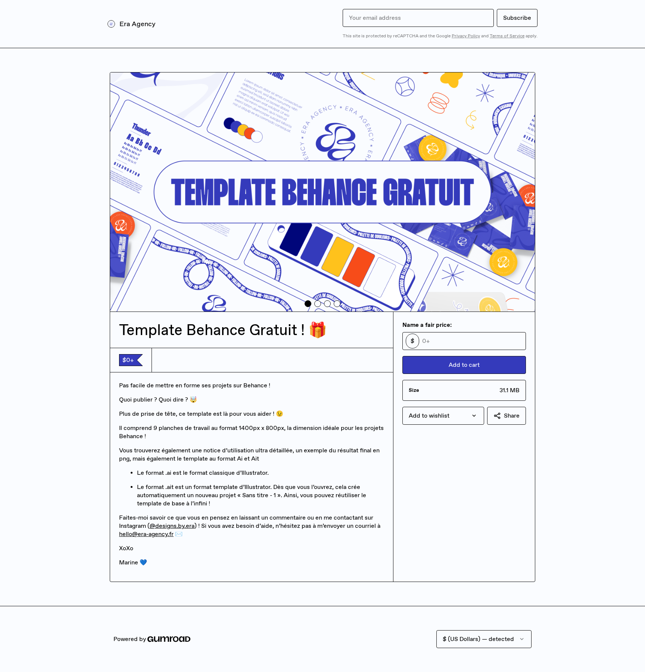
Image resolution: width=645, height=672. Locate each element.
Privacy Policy (466, 35)
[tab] (308, 303)
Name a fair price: (427, 324)
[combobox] (443, 416)
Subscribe (517, 17)
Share (512, 415)
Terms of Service (507, 35)
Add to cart (464, 364)
